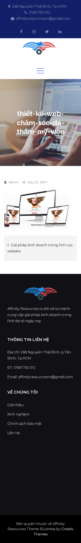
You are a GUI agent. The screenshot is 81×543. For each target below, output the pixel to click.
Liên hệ (13, 433)
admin (13, 182)
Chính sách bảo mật (24, 424)
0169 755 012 (39, 12)
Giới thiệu (15, 405)
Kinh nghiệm (18, 414)
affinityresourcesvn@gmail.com (43, 19)
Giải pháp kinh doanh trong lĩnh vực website (40, 248)
